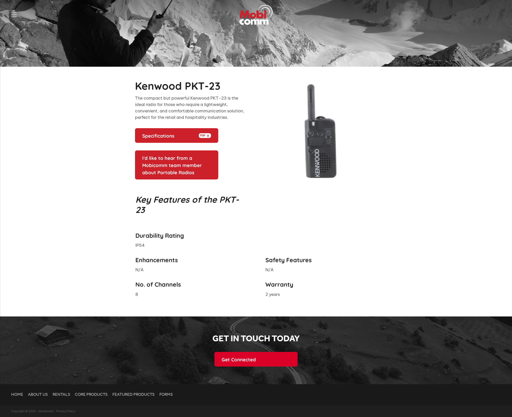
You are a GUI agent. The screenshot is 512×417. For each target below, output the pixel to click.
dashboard (46, 411)
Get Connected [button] (239, 359)
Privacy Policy (65, 411)
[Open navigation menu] (72, 15)
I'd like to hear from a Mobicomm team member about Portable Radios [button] (172, 164)
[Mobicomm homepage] (256, 15)
